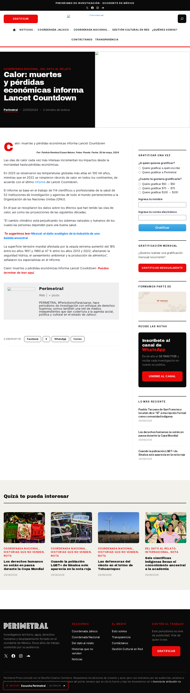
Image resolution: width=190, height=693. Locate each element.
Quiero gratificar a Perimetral (159, 172)
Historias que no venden (24, 552)
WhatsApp (60, 338)
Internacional (157, 552)
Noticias (77, 659)
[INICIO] (15, 30)
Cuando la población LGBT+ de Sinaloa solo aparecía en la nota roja (161, 453)
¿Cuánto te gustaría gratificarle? (160, 178)
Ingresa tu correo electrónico (157, 211)
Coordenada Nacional (21, 69)
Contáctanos (120, 643)
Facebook (32, 338)
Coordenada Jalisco (84, 631)
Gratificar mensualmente (162, 267)
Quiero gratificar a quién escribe (161, 168)
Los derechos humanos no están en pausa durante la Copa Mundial (161, 433)
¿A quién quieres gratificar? (156, 163)
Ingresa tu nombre (150, 199)
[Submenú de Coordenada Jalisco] (70, 30)
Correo (77, 338)
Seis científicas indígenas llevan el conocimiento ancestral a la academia (165, 563)
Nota (8, 555)
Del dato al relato (55, 69)
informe (40, 182)
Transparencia (121, 637)
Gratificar (21, 18)
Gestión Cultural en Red (127, 649)
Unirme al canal (162, 376)
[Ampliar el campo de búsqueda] (182, 18)
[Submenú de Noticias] (34, 30)
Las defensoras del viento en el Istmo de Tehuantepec (115, 565)
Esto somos (119, 631)
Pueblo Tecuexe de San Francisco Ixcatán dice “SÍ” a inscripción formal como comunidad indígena (162, 413)
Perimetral (11, 110)
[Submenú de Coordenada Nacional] (109, 30)
